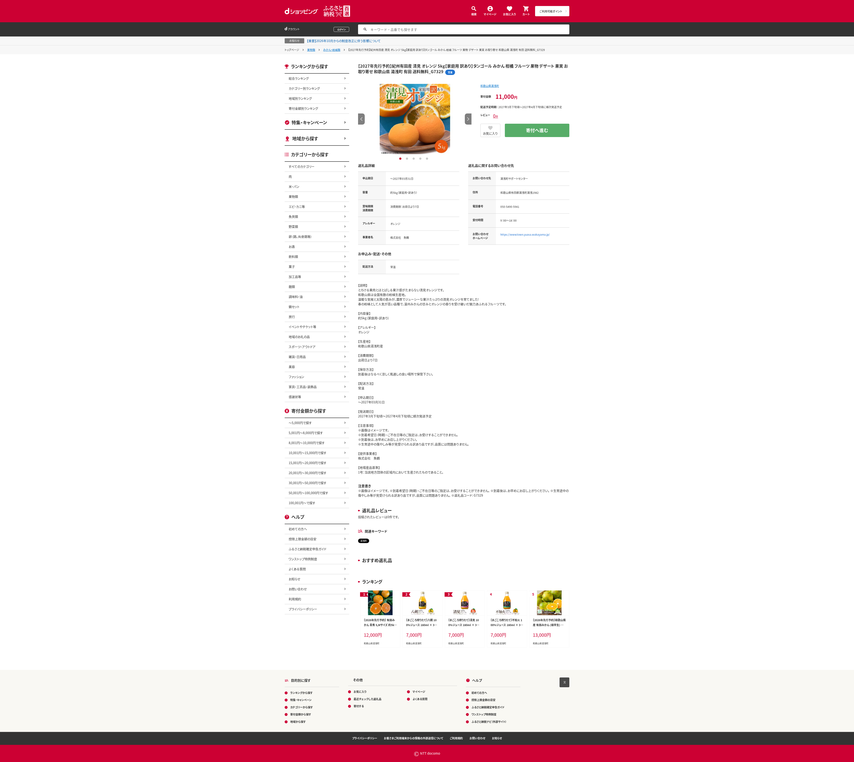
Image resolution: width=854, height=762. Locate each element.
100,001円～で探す (302, 503)
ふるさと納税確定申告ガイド (307, 549)
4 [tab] (420, 159)
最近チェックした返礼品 (367, 699)
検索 (474, 14)
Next (468, 119)
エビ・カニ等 (297, 206)
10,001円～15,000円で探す (307, 453)
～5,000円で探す (300, 422)
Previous (361, 119)
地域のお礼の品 (299, 336)
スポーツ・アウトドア (302, 346)
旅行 (292, 316)
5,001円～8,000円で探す (306, 433)
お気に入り (509, 14)
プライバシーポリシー (303, 609)
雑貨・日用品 (297, 356)
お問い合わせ (298, 589)
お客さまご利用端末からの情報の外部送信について (413, 738)
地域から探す (305, 138)
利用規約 (295, 599)
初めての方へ (298, 529)
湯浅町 (363, 540)
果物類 (311, 50)
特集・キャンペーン (309, 122)
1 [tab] (400, 159)
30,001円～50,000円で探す (307, 483)
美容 (292, 366)
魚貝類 (293, 216)
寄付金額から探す (300, 714)
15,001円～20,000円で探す (307, 463)
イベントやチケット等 (302, 326)
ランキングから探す (301, 693)
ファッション (296, 376)
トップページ (292, 50)
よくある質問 (297, 569)
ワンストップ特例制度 (303, 559)
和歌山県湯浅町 (489, 86)
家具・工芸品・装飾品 (303, 386)
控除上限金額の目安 (302, 539)
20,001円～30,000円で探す (307, 473)
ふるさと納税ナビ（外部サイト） (489, 722)
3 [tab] (414, 159)
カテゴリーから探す (301, 707)
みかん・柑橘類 (331, 50)
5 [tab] (427, 159)
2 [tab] (407, 159)
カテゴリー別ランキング (304, 88)
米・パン (294, 186)
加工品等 (295, 276)
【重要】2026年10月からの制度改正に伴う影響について (344, 40)
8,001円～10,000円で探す (307, 443)
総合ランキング (299, 78)
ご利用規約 (456, 738)
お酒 (292, 246)
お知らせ (294, 579)
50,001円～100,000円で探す (308, 493)
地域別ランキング (300, 98)
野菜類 (293, 226)
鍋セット (294, 306)
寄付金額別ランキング (303, 108)
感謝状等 (295, 396)
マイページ (490, 14)
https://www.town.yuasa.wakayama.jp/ (525, 234)
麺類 (292, 286)
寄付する (359, 706)
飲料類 (293, 256)
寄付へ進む (537, 130)
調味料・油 (296, 296)
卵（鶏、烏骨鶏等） (300, 236)
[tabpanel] (414, 119)
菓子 (292, 266)
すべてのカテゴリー (301, 166)
